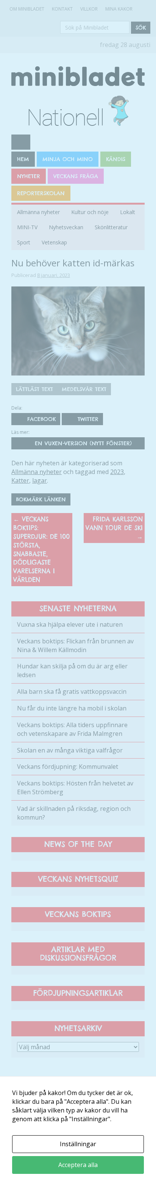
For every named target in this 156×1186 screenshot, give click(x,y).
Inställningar (78, 1144)
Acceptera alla (78, 1165)
